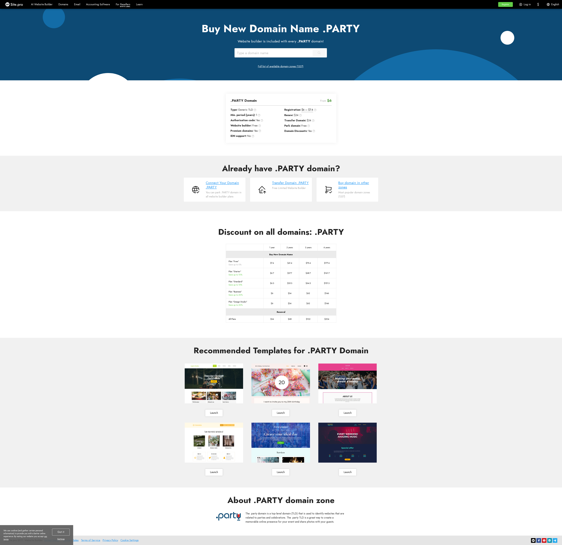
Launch (214, 413)
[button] (505, 4)
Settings (61, 539)
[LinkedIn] (549, 540)
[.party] (228, 516)
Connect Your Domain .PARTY (222, 185)
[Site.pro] (533, 540)
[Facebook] (538, 540)
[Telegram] (555, 540)
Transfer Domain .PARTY (290, 183)
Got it (61, 532)
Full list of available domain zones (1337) (280, 66)
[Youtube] (544, 540)
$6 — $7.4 (307, 110)
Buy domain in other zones (353, 185)
